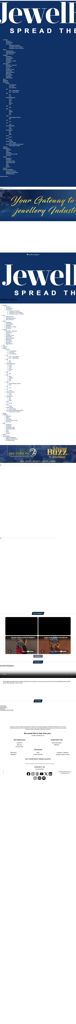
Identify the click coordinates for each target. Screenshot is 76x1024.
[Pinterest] (39, 778)
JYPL (10, 124)
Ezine (4, 79)
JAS (7, 106)
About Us (8, 41)
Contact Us (19, 743)
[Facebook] (28, 774)
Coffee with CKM (38, 754)
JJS (7, 120)
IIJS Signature (12, 85)
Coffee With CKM (10, 162)
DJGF (10, 128)
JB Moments (9, 42)
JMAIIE (11, 111)
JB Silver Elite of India (11, 154)
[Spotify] (44, 778)
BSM (10, 134)
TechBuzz (8, 62)
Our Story (5, 39)
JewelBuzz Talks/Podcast (62, 754)
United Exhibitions (10, 97)
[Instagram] (33, 774)
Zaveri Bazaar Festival (14, 117)
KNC (7, 109)
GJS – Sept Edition (14, 92)
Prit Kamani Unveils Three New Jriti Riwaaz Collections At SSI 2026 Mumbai (32, 692)
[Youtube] (41, 774)
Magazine (5, 80)
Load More (38, 697)
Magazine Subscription (12, 172)
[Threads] (37, 774)
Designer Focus (10, 69)
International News (11, 52)
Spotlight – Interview (11, 65)
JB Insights (6, 63)
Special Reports (10, 72)
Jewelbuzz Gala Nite (14, 45)
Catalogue (8, 152)
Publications (6, 148)
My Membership (10, 174)
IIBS (10, 119)
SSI (10, 95)
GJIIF (10, 99)
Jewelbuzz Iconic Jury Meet (16, 48)
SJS (10, 96)
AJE (10, 113)
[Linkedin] (50, 774)
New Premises (10, 54)
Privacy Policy (19, 746)
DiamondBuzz (9, 58)
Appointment (9, 78)
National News (10, 51)
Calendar (5, 147)
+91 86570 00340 (39, 769)
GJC (7, 89)
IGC (10, 131)
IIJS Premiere (12, 87)
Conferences (9, 130)
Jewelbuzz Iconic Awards (15, 47)
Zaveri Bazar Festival (14, 145)
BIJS (10, 110)
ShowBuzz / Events (11, 61)
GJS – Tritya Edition (14, 90)
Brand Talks (9, 71)
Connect (5, 168)
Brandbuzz (9, 158)
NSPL (7, 165)
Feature (8, 68)
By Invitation (9, 75)
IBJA (7, 116)
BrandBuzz (9, 56)
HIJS (10, 100)
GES (7, 93)
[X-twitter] (46, 774)
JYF (7, 123)
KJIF (10, 102)
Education (8, 76)
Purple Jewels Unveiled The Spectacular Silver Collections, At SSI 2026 (38, 687)
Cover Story (9, 66)
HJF (10, 127)
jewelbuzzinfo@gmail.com (38, 735)
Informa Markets (10, 126)
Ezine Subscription (57, 743)
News (4, 49)
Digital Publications (11, 171)
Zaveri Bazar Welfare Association (14, 144)
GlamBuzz (8, 59)
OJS (10, 114)
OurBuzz (5, 55)
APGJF (11, 103)
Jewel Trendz (9, 141)
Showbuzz (5, 82)
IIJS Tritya (11, 86)
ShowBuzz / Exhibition (62, 752)
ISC (10, 133)
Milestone (8, 73)
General (8, 166)
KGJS (7, 138)
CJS (10, 104)
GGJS (7, 135)
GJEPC (8, 83)
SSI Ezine (8, 155)
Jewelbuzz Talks (10, 161)
